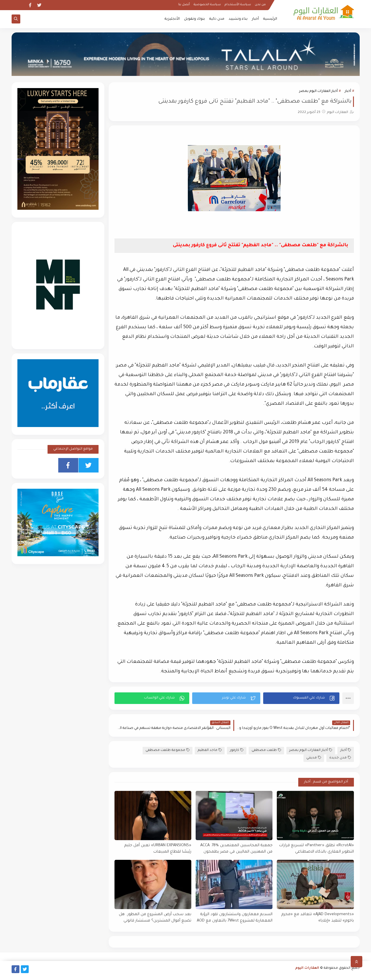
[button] (301, 698)
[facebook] (30, 5)
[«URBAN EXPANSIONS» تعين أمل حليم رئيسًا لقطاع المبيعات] (152, 815)
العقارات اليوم (307, 968)
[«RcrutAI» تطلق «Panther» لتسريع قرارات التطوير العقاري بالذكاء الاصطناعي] (315, 815)
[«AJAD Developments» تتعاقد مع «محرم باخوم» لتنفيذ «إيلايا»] (315, 884)
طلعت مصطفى (264, 750)
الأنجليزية (172, 19)
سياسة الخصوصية (207, 4)
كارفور (234, 750)
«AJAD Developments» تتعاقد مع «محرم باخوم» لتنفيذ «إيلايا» (317, 917)
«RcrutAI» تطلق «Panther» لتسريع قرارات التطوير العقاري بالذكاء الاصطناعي (316, 848)
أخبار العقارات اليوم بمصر (318, 91)
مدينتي (311, 758)
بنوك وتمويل (194, 19)
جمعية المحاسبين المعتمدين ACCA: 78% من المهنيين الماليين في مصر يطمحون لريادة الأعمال (236, 849)
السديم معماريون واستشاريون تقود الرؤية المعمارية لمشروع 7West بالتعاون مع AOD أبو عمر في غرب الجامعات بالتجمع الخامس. (234, 918)
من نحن (260, 4)
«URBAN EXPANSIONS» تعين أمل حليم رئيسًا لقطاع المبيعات (157, 848)
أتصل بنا (184, 4)
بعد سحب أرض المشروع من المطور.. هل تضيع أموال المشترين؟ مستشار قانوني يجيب (155, 918)
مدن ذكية (216, 19)
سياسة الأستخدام (238, 4)
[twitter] (39, 5)
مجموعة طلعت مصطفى (165, 750)
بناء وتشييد (238, 19)
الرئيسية (270, 19)
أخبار (255, 19)
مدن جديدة (338, 758)
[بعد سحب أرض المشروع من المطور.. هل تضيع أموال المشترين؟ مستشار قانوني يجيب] (152, 884)
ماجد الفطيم (207, 750)
